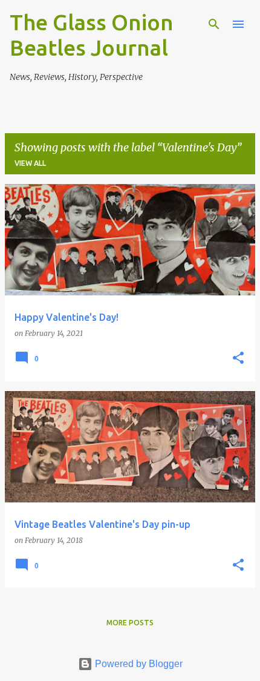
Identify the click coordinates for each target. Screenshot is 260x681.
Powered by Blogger (138, 664)
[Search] (214, 24)
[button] (238, 358)
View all (30, 163)
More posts (130, 623)
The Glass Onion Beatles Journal (92, 35)
